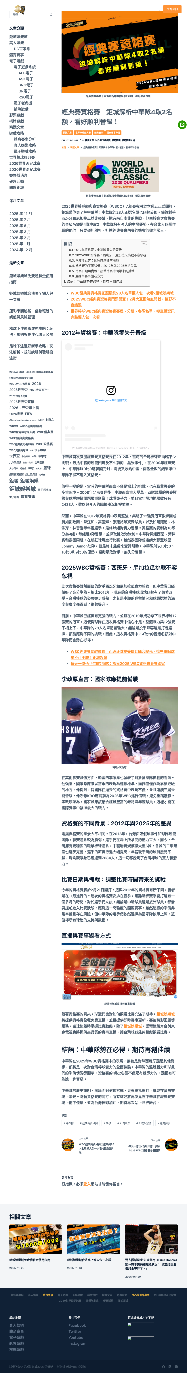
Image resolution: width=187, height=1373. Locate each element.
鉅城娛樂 (123, 1123)
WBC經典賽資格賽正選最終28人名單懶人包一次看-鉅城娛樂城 (122, 293)
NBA (50, 420)
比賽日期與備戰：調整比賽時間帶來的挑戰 (104, 271)
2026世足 (16, 414)
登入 (87, 1184)
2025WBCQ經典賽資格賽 (39, 372)
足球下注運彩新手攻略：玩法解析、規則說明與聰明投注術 (31, 352)
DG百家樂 (22, 49)
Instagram (77, 1343)
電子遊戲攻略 (25, 151)
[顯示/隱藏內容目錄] (142, 244)
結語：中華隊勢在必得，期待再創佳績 (95, 282)
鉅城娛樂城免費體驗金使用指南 (29, 1260)
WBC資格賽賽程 (38, 450)
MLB (41, 420)
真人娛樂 (94, 9)
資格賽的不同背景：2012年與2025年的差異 (106, 266)
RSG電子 (25, 97)
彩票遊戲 (16, 115)
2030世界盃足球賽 (25, 169)
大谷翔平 (13, 468)
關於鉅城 (16, 187)
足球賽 (42, 474)
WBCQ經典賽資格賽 (31, 426)
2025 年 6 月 (20, 226)
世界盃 (14, 456)
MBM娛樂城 (78, 1366)
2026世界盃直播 (21, 402)
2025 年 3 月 (20, 232)
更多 (118, 9)
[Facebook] (163, 1366)
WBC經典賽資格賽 (21, 438)
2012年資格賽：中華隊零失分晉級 (98, 250)
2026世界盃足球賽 (24, 163)
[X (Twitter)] (170, 1366)
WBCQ (13, 426)
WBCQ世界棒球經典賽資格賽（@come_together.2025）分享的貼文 (111, 447)
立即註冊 (172, 9)
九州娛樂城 (15, 462)
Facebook (77, 1325)
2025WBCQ (16, 371)
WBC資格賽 (44, 444)
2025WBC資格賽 (19, 383)
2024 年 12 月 (21, 250)
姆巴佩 (23, 468)
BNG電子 (26, 85)
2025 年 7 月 (20, 220)
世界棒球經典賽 (83, 132)
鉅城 (107, 1123)
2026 (36, 384)
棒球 (31, 468)
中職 (34, 456)
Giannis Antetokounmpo (23, 420)
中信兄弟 (26, 456)
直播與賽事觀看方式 (89, 276)
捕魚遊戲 (21, 109)
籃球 (47, 468)
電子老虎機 (23, 103)
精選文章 (67, 132)
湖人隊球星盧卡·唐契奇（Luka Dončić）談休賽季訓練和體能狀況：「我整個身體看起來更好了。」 (151, 1264)
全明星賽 (39, 462)
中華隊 (69, 1123)
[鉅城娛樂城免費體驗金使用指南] (35, 1239)
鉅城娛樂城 (70, 9)
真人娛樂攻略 (25, 145)
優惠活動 (16, 181)
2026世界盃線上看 (24, 408)
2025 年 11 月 (20, 214)
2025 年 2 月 (20, 238)
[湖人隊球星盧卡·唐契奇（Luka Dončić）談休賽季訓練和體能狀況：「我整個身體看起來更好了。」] (151, 1239)
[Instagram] (176, 1366)
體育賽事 (98, 132)
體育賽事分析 (113, 132)
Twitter (74, 1331)
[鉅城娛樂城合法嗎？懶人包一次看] (93, 1239)
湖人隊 (39, 468)
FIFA (28, 414)
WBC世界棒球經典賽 (22, 432)
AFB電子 (25, 73)
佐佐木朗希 (28, 462)
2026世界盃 (18, 390)
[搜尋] (158, 9)
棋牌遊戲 (16, 121)
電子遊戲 (16, 61)
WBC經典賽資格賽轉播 (21, 444)
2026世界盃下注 (39, 389)
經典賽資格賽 (89, 1123)
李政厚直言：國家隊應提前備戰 (97, 260)
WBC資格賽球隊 (18, 450)
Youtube (75, 1337)
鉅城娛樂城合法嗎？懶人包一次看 (89, 1260)
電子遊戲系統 (25, 67)
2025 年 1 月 (19, 244)
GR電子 (24, 91)
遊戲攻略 (16, 133)
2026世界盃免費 (18, 396)
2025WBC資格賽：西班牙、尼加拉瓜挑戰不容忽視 (110, 255)
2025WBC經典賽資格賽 (21, 378)
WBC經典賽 (45, 432)
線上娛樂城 (31, 474)
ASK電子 (25, 79)
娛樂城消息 (18, 175)
